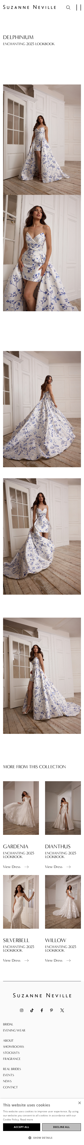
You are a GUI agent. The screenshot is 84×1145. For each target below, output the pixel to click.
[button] (42, 1137)
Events (8, 1075)
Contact (10, 1087)
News (7, 1081)
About (8, 1040)
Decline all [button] (61, 1127)
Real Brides (12, 1069)
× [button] (79, 1103)
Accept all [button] (21, 1127)
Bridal (8, 1024)
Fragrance (12, 1059)
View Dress (11, 867)
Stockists (11, 1053)
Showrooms (13, 1047)
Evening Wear (14, 1030)
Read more (26, 1119)
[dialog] (42, 1122)
